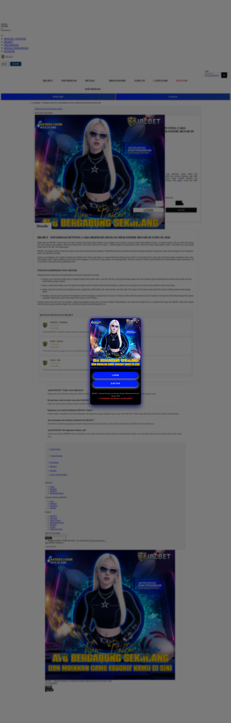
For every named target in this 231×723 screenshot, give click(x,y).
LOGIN (115, 375)
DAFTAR (115, 384)
